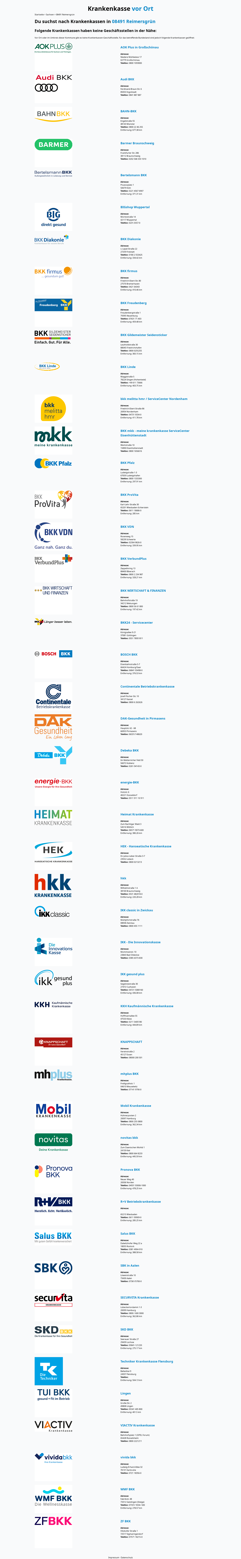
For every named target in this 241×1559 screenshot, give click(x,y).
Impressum (113, 1557)
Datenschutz (127, 1557)
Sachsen (50, 14)
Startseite (39, 14)
